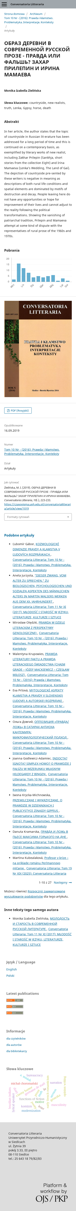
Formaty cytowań (18, 517)
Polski (10, 976)
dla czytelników (16, 1038)
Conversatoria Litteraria (27, 4)
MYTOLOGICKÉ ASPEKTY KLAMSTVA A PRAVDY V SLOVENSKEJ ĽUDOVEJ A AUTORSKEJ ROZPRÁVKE (38, 695)
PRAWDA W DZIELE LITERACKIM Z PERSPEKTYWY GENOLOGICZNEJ (39, 627)
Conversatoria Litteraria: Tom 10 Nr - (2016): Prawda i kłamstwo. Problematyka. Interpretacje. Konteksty (42, 565)
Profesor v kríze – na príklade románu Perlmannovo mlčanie (40, 863)
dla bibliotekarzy (16, 1051)
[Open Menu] (4, 4)
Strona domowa (14, 14)
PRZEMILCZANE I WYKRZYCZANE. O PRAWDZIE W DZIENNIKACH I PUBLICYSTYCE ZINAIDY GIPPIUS (37, 805)
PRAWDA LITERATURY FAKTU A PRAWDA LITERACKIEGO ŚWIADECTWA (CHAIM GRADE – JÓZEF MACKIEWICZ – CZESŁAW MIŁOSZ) (41, 664)
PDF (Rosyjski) (19, 410)
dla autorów (14, 1045)
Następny (60, 882)
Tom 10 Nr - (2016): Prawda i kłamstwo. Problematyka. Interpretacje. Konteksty (29, 20)
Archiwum (36, 14)
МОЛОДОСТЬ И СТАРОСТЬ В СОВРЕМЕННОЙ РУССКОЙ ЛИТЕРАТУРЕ (41, 923)
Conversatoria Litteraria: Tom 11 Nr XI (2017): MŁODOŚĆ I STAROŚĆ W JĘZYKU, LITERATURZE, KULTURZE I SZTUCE (41, 612)
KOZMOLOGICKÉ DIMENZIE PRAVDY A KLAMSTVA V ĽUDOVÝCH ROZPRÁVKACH (36, 549)
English (11, 969)
